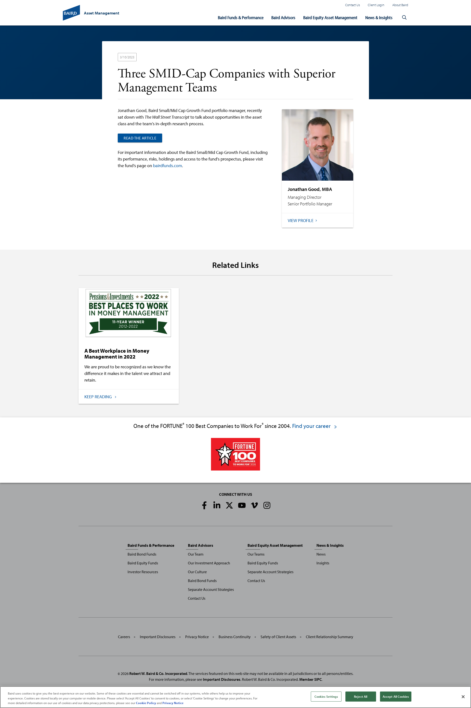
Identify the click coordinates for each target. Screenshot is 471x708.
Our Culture (197, 571)
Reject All (360, 696)
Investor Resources (143, 571)
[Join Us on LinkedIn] (217, 505)
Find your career (312, 425)
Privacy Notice (197, 636)
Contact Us (352, 5)
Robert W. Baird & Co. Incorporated (158, 673)
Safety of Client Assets (278, 636)
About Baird (400, 5)
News (321, 554)
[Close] (463, 696)
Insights (322, 562)
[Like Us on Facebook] (204, 505)
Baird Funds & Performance (240, 17)
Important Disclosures (157, 636)
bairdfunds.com (167, 165)
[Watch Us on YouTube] (242, 505)
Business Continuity (235, 636)
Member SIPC (310, 679)
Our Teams (256, 554)
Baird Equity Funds (143, 562)
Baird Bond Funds (142, 554)
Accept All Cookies (396, 696)
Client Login (376, 5)
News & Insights (378, 17)
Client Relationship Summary (329, 636)
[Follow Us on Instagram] (267, 505)
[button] (404, 17)
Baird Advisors (283, 17)
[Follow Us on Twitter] (229, 505)
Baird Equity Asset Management (330, 17)
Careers (124, 636)
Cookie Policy (146, 703)
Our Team (195, 554)
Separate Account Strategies (211, 589)
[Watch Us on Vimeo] (254, 505)
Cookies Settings (326, 696)
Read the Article (140, 138)
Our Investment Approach (209, 562)
